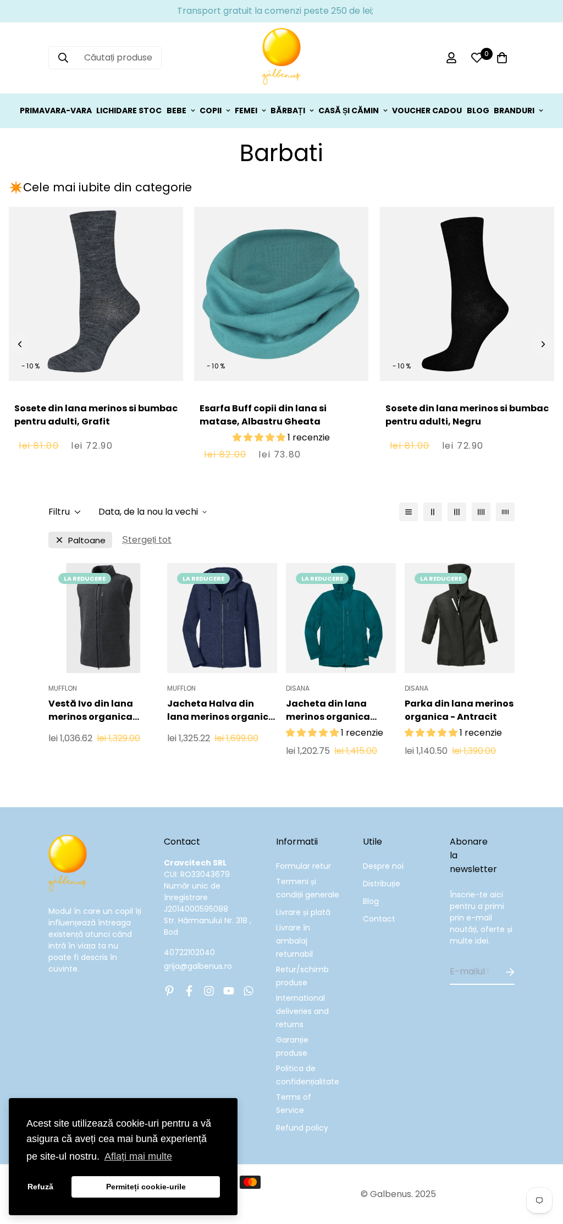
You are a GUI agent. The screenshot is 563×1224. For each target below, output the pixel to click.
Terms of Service (293, 1103)
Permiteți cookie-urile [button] (146, 1186)
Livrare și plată (303, 912)
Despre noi (383, 866)
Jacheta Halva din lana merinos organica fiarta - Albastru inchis (221, 710)
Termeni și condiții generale (307, 888)
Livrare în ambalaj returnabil (294, 941)
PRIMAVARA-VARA (56, 110)
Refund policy (302, 1127)
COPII (211, 110)
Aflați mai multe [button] (138, 1156)
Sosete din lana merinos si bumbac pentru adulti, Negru (467, 415)
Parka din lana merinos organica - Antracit (459, 710)
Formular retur (303, 866)
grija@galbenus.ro (198, 966)
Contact (379, 918)
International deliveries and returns (302, 1011)
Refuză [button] (40, 1186)
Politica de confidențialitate (307, 1075)
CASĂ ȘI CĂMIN (348, 110)
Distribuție (381, 883)
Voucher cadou (427, 110)
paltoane (87, 540)
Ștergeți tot (147, 539)
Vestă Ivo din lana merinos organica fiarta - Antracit (90, 710)
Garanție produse (292, 1046)
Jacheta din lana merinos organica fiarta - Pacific (328, 710)
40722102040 (189, 952)
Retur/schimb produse (302, 976)
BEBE (176, 110)
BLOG (478, 110)
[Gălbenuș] (281, 58)
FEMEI (246, 110)
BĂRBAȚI (288, 110)
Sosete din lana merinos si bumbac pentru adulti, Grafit (96, 415)
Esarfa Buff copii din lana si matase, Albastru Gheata (263, 415)
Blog (371, 901)
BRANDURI (514, 110)
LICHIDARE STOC (129, 110)
